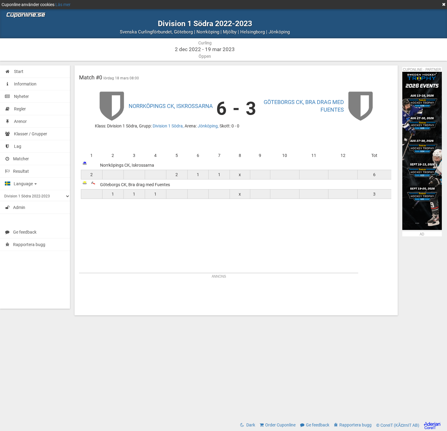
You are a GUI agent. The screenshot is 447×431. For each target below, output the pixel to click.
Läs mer (63, 4)
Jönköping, (209, 125)
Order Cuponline (280, 424)
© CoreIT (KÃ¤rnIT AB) (398, 425)
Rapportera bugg (29, 244)
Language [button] (24, 183)
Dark (250, 424)
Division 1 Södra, (169, 125)
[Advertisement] (236, 294)
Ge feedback (24, 232)
